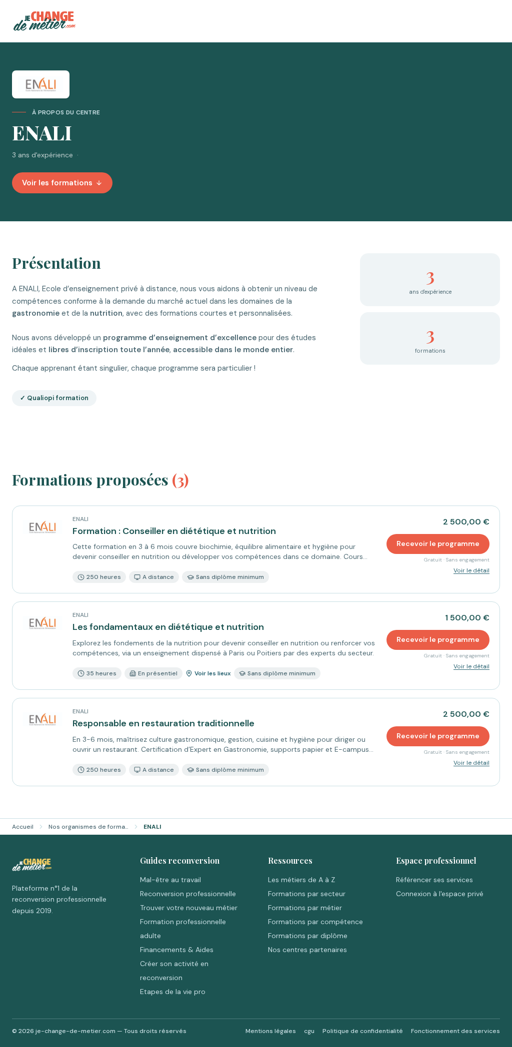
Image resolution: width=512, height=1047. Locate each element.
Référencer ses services (434, 879)
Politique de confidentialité (362, 1031)
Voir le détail (472, 570)
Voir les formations (57, 183)
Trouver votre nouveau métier (189, 907)
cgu (309, 1031)
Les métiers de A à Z (301, 879)
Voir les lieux (212, 673)
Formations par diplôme (308, 935)
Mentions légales (271, 1031)
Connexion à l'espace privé (440, 893)
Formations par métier (305, 907)
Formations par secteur (307, 893)
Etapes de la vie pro (173, 991)
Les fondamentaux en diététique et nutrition (168, 627)
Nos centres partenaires (307, 949)
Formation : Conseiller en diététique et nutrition (174, 531)
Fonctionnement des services (455, 1031)
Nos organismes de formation (88, 827)
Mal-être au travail (170, 879)
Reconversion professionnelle (188, 893)
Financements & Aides (177, 949)
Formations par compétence (315, 921)
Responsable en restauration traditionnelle (163, 723)
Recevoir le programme (438, 543)
